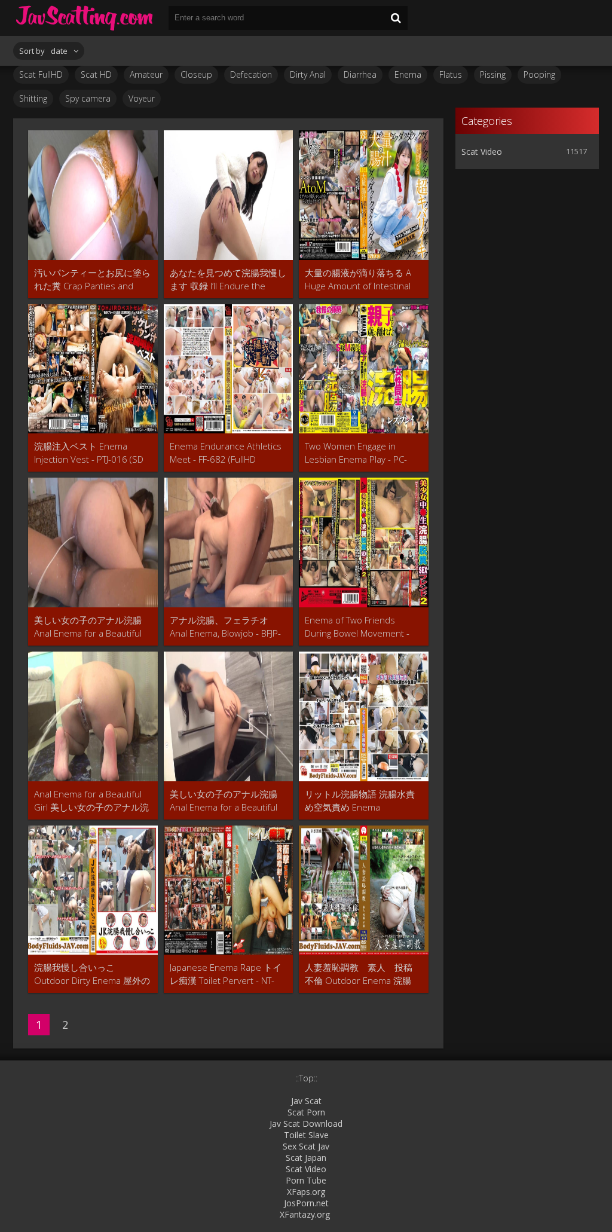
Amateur (146, 74)
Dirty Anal (308, 74)
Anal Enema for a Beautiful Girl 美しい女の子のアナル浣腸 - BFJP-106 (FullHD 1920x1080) (91, 801)
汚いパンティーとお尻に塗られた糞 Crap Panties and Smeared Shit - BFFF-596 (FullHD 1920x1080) (92, 279)
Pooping (539, 74)
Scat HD (96, 74)
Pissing (493, 74)
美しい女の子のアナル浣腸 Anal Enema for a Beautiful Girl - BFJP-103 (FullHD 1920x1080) (223, 801)
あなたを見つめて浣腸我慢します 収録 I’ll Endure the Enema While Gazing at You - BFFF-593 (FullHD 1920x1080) (228, 279)
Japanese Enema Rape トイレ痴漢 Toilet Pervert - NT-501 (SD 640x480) (225, 974)
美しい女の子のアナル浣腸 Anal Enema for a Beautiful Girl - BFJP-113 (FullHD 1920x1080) (88, 627)
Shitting (33, 98)
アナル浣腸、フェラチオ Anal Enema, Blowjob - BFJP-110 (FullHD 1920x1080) (225, 627)
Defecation (251, 74)
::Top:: (306, 1078)
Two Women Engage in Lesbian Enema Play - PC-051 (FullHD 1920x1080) (356, 453)
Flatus (450, 74)
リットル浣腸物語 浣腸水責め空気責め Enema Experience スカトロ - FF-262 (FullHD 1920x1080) (360, 801)
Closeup (196, 74)
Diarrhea (360, 74)
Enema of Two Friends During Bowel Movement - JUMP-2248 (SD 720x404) (357, 627)
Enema (407, 74)
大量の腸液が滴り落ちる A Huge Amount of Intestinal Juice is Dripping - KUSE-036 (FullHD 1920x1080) (360, 279)
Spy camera (88, 98)
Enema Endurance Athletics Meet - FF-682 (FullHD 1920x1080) (225, 453)
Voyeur (141, 98)
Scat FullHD (41, 74)
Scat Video (481, 151)
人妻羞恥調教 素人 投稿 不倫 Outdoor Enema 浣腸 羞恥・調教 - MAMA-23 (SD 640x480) (363, 974)
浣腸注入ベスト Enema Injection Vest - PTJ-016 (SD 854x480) (88, 453)
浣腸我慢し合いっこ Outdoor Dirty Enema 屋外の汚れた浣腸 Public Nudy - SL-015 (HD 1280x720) (92, 974)
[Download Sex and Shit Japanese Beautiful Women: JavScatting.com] (85, 18)
